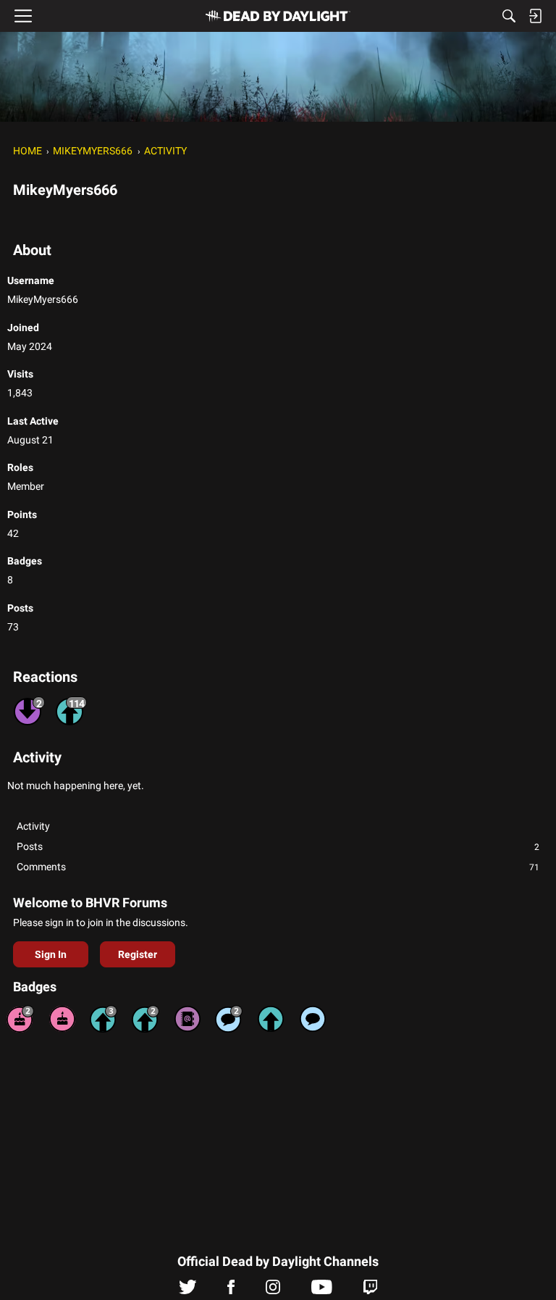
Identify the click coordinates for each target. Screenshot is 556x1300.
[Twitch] (370, 1290)
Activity (33, 826)
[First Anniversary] (62, 1019)
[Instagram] (273, 1290)
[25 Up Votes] (145, 1019)
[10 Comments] (229, 1019)
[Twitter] (188, 1290)
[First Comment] (313, 1019)
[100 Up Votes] (103, 1019)
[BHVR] (278, 16)
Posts (278, 846)
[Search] (509, 16)
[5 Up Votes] (271, 1019)
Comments (278, 866)
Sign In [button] (51, 954)
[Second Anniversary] (20, 1019)
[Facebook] (231, 1290)
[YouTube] (321, 1290)
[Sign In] (535, 16)
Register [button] (137, 954)
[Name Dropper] (187, 1019)
